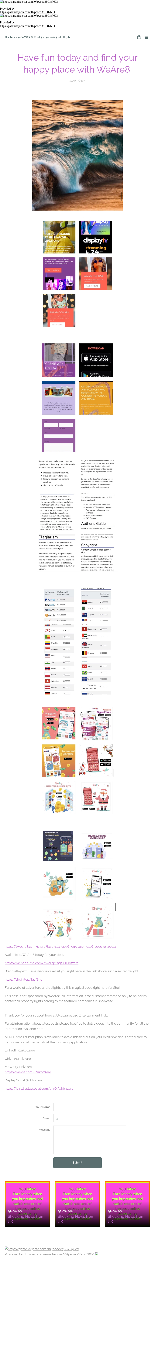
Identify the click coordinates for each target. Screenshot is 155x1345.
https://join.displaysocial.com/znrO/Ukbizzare (39, 1088)
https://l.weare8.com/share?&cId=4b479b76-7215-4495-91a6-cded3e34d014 (60, 946)
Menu (146, 37)
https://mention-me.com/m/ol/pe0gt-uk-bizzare (41, 963)
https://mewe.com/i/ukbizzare (28, 1072)
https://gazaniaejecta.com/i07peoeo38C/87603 (27, 12)
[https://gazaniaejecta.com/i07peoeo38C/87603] (77, 1)
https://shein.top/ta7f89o (23, 979)
